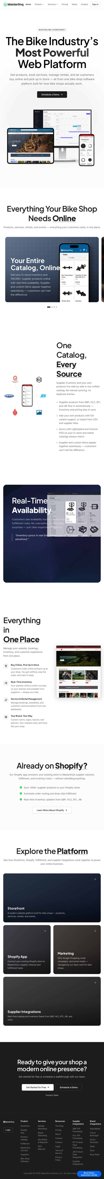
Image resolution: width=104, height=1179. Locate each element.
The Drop (59, 1126)
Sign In (95, 4)
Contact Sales (52, 1095)
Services (52, 4)
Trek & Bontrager (94, 1134)
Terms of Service (59, 1151)
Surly (92, 1150)
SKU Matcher (41, 1147)
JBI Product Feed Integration (78, 1154)
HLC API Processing (77, 1136)
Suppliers (25, 1154)
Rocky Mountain (94, 1140)
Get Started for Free (36, 1087)
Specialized (95, 1128)
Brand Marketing (42, 1134)
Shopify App (24, 1131)
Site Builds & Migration (43, 1140)
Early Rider (94, 1154)
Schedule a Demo (50, 94)
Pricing (65, 4)
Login (8, 1130)
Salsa (92, 1146)
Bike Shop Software (25, 1159)
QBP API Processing (77, 1129)
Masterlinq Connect (25, 1149)
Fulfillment (25, 1143)
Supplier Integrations (78, 1162)
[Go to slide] (48, 307)
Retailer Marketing (42, 1127)
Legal (57, 1146)
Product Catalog (24, 1138)
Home (28, 4)
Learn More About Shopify (50, 810)
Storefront (25, 1126)
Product (38, 4)
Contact (84, 4)
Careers (58, 1138)
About (74, 4)
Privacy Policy (58, 1158)
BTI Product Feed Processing (78, 1145)
